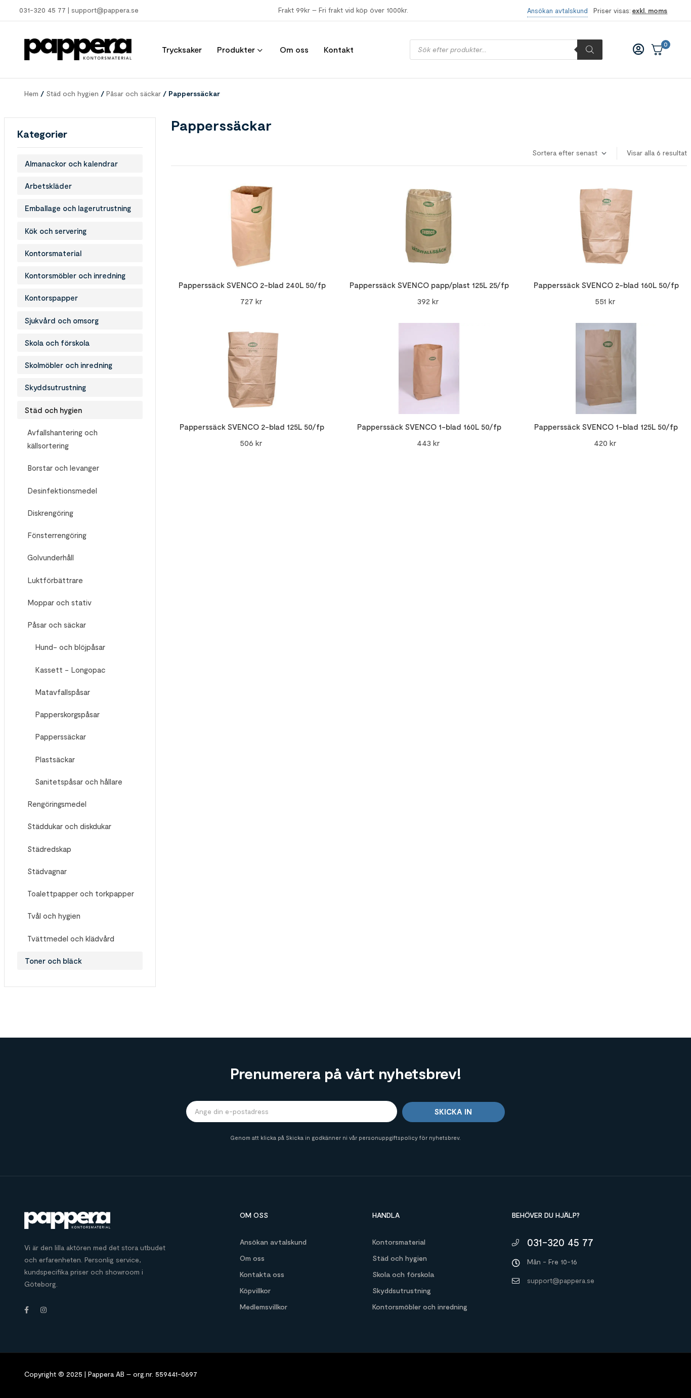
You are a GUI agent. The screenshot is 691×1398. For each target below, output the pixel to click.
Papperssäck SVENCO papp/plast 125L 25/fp (429, 285)
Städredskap (49, 848)
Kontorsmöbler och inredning (75, 275)
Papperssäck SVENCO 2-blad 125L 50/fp (252, 426)
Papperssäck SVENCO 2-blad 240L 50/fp (252, 285)
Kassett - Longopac (70, 669)
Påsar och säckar (133, 93)
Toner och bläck (53, 960)
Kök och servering (56, 230)
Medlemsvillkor (263, 1306)
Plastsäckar (55, 759)
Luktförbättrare (55, 580)
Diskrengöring (50, 512)
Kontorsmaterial (53, 253)
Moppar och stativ (59, 602)
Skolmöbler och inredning (68, 364)
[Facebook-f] (26, 1310)
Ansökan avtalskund (273, 1242)
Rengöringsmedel (57, 803)
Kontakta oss (262, 1274)
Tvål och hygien (53, 915)
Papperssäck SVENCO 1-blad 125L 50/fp (606, 426)
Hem (31, 93)
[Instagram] (43, 1310)
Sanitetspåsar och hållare (78, 781)
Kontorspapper (51, 297)
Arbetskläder (48, 185)
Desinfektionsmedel (62, 490)
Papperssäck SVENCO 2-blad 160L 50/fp (606, 285)
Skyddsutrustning (55, 387)
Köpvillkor (255, 1290)
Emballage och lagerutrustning (78, 208)
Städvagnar (47, 871)
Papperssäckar (60, 736)
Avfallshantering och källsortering (62, 439)
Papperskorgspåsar (67, 714)
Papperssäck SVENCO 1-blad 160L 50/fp (429, 426)
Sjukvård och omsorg (62, 320)
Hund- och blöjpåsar (70, 646)
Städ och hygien (72, 93)
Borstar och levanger (63, 467)
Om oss (252, 1258)
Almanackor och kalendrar (71, 163)
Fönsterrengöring (57, 535)
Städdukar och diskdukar (69, 826)
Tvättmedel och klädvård (70, 938)
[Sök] (589, 49)
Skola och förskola (57, 342)
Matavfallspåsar (62, 691)
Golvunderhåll (50, 557)
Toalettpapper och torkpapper (80, 893)
